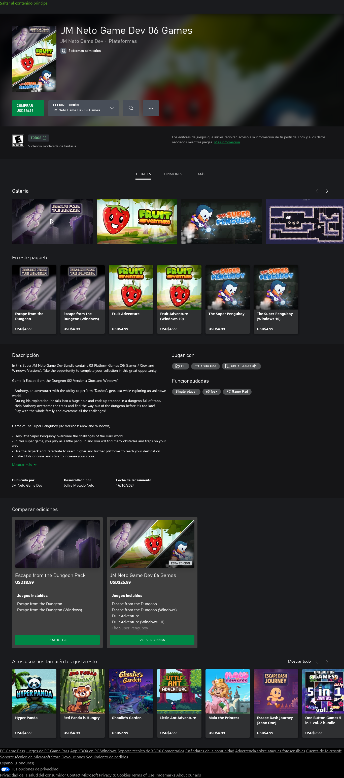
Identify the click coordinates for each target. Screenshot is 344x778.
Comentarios (173, 750)
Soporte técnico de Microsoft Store (30, 756)
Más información (227, 142)
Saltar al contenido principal (24, 3)
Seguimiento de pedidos (107, 756)
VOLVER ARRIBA (152, 639)
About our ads (188, 774)
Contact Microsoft (82, 774)
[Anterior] (317, 191)
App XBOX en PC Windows (93, 750)
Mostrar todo (299, 661)
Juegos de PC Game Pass (47, 750)
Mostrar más (22, 464)
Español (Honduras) (17, 762)
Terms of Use (143, 774)
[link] (34, 299)
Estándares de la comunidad (209, 750)
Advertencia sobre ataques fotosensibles (270, 750)
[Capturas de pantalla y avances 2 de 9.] (137, 221)
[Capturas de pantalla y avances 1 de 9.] (52, 221)
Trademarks (165, 774)
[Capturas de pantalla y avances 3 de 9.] (221, 221)
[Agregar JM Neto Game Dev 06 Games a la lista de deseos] (131, 108)
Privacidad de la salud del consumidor (33, 774)
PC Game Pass (12, 750)
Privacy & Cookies (115, 774)
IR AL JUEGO (57, 639)
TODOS (36, 138)
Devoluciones (73, 756)
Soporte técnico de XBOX (140, 750)
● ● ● (151, 108)
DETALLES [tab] (143, 174)
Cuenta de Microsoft (323, 750)
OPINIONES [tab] (173, 174)
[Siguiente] (327, 191)
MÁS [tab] (201, 174)
